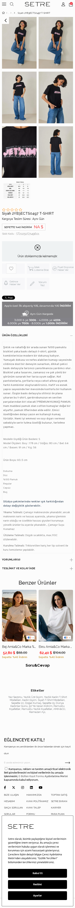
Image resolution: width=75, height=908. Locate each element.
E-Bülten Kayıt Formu (32, 776)
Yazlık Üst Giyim (33, 697)
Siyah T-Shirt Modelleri (51, 700)
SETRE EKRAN (59, 801)
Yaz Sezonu (15, 697)
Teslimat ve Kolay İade (18, 568)
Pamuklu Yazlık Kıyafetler (37, 708)
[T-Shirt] (14, 13)
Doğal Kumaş (33, 703)
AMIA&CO (59, 708)
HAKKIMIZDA (34, 794)
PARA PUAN (57, 814)
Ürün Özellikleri (15, 335)
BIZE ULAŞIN (11, 794)
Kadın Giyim (29, 700)
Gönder (67, 763)
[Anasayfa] (6, 13)
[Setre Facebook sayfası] (5, 788)
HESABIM (9, 801)
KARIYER (56, 807)
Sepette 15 (48, 703)
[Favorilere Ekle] (15, 269)
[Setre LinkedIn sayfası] (31, 788)
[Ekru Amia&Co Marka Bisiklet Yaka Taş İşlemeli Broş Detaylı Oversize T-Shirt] (56, 615)
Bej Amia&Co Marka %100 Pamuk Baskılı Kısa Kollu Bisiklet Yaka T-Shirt (19, 647)
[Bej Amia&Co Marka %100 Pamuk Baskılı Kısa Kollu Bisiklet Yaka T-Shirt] (19, 615)
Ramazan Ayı (37, 711)
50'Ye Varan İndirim (40, 705)
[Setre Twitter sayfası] (13, 788)
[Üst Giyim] (10, 13)
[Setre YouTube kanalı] (40, 788)
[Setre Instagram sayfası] (22, 788)
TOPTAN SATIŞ (59, 794)
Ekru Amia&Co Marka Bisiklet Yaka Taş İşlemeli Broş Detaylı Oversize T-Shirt (56, 647)
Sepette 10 (17, 703)
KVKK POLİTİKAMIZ (37, 801)
